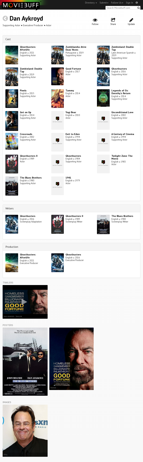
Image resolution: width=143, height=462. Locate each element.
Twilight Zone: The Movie (122, 157)
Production (11, 246)
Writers (9, 208)
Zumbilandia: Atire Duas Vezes (76, 48)
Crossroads (26, 134)
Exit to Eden (73, 134)
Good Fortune (73, 68)
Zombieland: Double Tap (122, 48)
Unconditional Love (122, 112)
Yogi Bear (71, 112)
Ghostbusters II (28, 155)
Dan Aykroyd (26, 18)
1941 (68, 177)
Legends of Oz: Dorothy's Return (120, 92)
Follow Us (116, 2)
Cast (8, 39)
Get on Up (25, 112)
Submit (103, 2)
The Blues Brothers (31, 177)
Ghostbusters (119, 68)
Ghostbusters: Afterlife (28, 48)
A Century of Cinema (122, 134)
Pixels (23, 90)
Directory (90, 2)
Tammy (70, 90)
